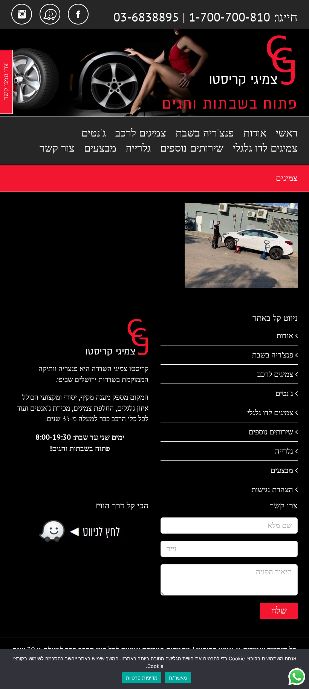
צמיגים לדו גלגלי (270, 412)
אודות (285, 336)
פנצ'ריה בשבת (272, 355)
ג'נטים (284, 393)
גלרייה (284, 451)
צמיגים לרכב (275, 374)
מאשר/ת (178, 678)
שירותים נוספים (271, 432)
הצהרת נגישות (272, 489)
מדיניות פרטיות (142, 678)
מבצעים (282, 470)
